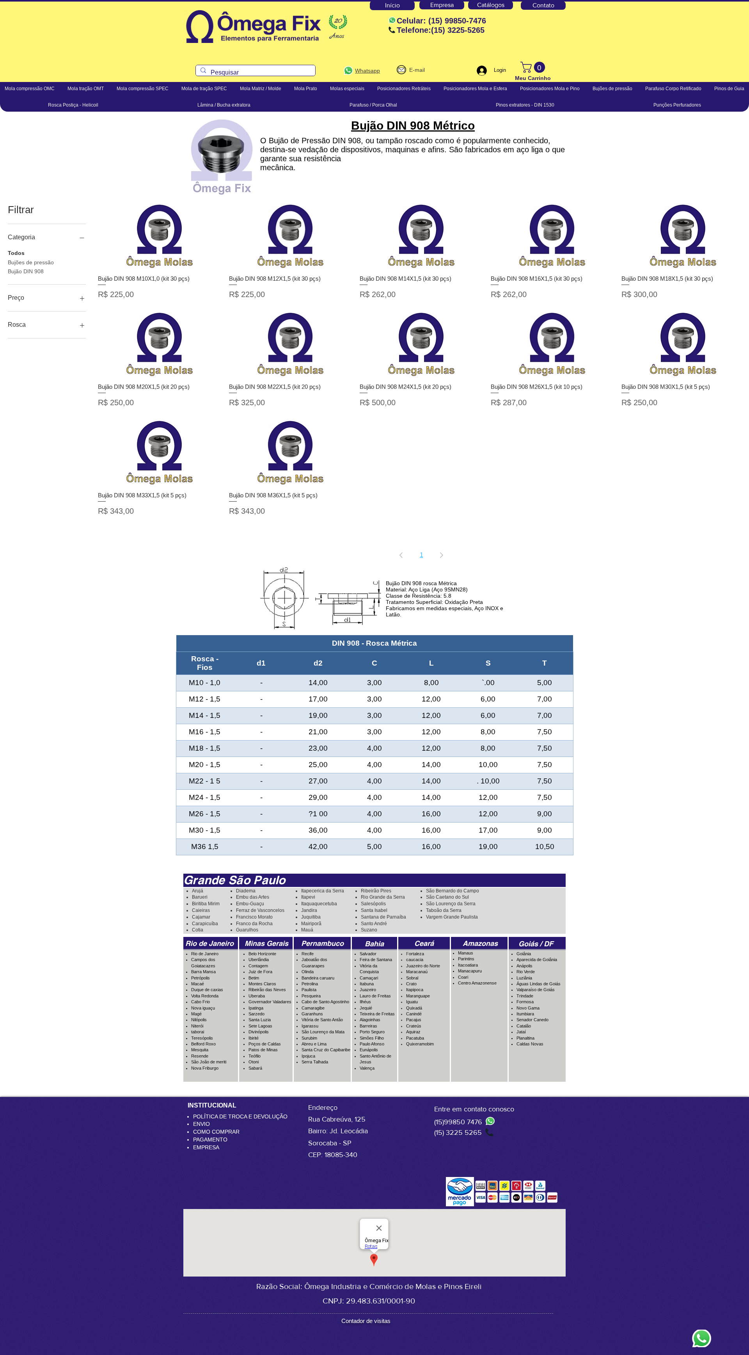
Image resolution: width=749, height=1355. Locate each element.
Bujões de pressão (31, 262)
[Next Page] (441, 555)
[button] (534, 67)
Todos (16, 253)
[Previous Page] (401, 555)
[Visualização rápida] (159, 234)
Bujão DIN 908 (26, 271)
